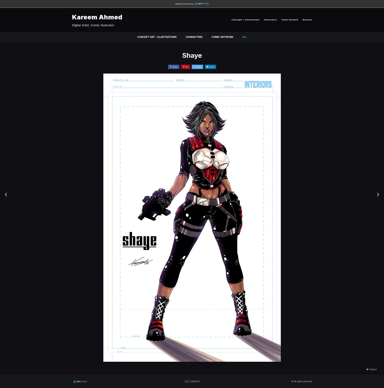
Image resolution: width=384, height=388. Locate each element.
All (244, 36)
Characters (270, 19)
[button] (371, 369)
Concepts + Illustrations (245, 19)
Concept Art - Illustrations (157, 36)
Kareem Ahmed (97, 17)
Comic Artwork (290, 19)
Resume (307, 19)
